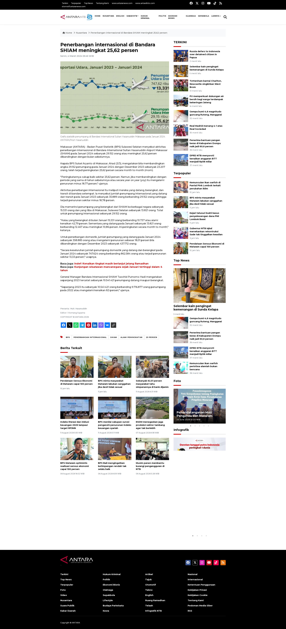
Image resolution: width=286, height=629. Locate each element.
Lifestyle (108, 600)
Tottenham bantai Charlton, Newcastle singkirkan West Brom (206, 84)
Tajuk (148, 579)
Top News (88, 3)
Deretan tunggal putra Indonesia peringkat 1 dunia (197, 525)
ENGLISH (120, 16)
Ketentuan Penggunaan (201, 584)
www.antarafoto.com (145, 3)
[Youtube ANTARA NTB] (209, 3)
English (149, 595)
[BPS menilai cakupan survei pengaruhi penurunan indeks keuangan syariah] (114, 407)
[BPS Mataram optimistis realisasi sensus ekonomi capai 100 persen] (77, 448)
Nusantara (81, 32)
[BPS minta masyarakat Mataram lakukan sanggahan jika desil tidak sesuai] (114, 366)
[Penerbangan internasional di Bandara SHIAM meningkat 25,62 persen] (200, 285)
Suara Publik (67, 605)
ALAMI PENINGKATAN (131, 337)
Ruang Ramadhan (155, 600)
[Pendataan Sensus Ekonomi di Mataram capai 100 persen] (77, 366)
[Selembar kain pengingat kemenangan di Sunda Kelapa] (181, 71)
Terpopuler (76, 3)
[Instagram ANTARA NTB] (203, 3)
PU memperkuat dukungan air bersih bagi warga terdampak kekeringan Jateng (207, 99)
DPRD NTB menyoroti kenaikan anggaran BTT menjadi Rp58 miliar (203, 158)
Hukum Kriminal (145, 17)
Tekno (149, 590)
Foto (177, 381)
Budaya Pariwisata (113, 605)
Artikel (149, 574)
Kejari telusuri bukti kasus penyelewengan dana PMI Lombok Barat (204, 216)
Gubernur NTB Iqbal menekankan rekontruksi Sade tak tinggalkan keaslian (206, 231)
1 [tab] (190, 425)
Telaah (149, 605)
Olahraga (191, 16)
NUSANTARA (108, 16)
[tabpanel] (200, 406)
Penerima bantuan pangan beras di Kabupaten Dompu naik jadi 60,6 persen (205, 143)
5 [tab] (208, 425)
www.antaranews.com (122, 3)
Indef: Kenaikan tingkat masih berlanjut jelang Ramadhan (111, 263)
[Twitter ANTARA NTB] (197, 3)
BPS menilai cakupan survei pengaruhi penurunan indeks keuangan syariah (114, 425)
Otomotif (150, 584)
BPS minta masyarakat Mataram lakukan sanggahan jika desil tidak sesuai (114, 383)
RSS (190, 610)
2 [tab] (195, 425)
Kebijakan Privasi (197, 590)
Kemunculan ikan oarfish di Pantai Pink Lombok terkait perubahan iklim (205, 185)
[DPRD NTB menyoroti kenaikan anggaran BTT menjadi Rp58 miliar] (181, 159)
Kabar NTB (132, 16)
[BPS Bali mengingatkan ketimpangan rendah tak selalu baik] (114, 448)
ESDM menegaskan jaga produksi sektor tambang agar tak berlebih (150, 425)
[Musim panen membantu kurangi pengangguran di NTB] (152, 448)
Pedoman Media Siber (200, 605)
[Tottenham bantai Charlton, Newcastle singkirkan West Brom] (181, 85)
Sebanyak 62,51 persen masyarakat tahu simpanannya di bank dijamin (152, 383)
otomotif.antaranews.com (74, 6)
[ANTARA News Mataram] (77, 17)
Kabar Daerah (68, 610)
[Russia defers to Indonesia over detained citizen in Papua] (181, 55)
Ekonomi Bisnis (172, 17)
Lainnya (215, 16)
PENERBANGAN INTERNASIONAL (90, 337)
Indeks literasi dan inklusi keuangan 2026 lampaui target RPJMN (74, 425)
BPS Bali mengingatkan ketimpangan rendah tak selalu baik (112, 466)
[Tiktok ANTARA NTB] (215, 3)
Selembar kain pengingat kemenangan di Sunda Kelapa (196, 307)
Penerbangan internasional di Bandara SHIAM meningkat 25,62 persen (129, 32)
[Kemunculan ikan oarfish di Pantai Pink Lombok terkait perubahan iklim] (181, 186)
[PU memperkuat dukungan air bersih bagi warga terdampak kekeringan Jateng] (181, 100)
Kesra (106, 610)
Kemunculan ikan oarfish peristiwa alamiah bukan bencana (204, 366)
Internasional (195, 579)
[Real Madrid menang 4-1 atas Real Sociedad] (181, 130)
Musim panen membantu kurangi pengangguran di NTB (150, 466)
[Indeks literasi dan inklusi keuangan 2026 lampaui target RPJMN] (77, 407)
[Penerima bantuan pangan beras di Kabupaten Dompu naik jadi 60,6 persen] (181, 144)
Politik (162, 16)
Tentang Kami (102, 3)
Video (63, 595)
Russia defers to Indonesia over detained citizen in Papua (205, 54)
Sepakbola (203, 16)
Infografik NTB (153, 610)
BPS (68, 337)
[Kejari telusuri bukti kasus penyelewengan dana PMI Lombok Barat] (181, 217)
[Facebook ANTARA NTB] (191, 3)
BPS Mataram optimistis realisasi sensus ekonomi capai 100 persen (74, 466)
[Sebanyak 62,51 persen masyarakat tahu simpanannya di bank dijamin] (152, 366)
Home (69, 32)
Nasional (192, 574)
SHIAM (113, 337)
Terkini (65, 3)
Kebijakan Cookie (197, 595)
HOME (97, 16)
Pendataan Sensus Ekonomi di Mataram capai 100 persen (207, 245)
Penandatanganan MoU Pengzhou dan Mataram (194, 414)
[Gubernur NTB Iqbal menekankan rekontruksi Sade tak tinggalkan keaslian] (181, 232)
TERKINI (180, 42)
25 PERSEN (151, 337)
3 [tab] (199, 425)
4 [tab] (204, 425)
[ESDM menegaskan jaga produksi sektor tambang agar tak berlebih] (152, 407)
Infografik (181, 430)
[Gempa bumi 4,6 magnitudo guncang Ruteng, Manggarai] (181, 115)
